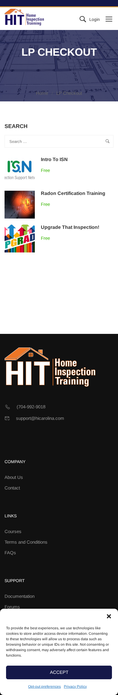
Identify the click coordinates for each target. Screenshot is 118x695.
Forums (12, 606)
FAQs (10, 552)
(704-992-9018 (31, 406)
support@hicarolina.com (40, 418)
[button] (109, 616)
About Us (14, 477)
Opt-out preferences (44, 686)
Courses (13, 531)
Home (42, 93)
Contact (12, 487)
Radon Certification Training (73, 193)
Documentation (19, 596)
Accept (59, 672)
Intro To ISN (54, 159)
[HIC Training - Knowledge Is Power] (24, 18)
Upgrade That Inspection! (70, 227)
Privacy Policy (75, 686)
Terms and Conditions (26, 542)
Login (94, 19)
